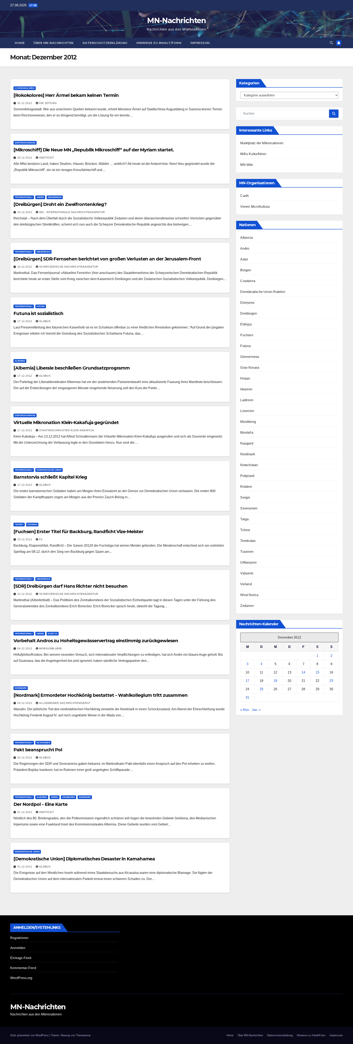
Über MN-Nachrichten (54, 43)
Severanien (43, 742)
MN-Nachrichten (176, 20)
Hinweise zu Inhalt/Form (159, 43)
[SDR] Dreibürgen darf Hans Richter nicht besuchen (70, 586)
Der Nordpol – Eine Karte (40, 804)
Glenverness (249, 356)
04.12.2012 (25, 648)
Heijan (245, 378)
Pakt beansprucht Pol (37, 750)
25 (261, 689)
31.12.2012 (25, 103)
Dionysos (247, 302)
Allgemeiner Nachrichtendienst (64, 703)
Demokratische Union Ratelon (262, 292)
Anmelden (18, 948)
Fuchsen (32, 524)
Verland (246, 584)
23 (331, 680)
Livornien (247, 411)
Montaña (246, 432)
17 (247, 680)
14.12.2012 (25, 594)
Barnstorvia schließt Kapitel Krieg (50, 477)
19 (275, 680)
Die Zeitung (48, 103)
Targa (244, 519)
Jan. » (256, 709)
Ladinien (246, 400)
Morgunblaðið (50, 648)
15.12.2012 (25, 539)
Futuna (41, 306)
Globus (45, 321)
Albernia (20, 361)
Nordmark (21, 688)
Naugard (246, 443)
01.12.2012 (25, 812)
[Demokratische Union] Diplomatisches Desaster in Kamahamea (84, 859)
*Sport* (19, 524)
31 (247, 697)
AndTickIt (46, 157)
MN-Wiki (246, 164)
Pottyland (247, 476)
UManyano (248, 562)
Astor (244, 259)
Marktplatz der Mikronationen (261, 143)
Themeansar (83, 1035)
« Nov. (244, 709)
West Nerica (249, 595)
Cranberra (68, 797)
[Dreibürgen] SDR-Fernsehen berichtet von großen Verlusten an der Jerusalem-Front (107, 259)
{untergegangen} (25, 143)
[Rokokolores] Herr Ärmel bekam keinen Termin (66, 95)
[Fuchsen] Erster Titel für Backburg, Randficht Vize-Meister (78, 531)
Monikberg (248, 421)
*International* (24, 197)
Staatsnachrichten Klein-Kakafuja (66, 430)
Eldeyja (52, 633)
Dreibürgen (54, 197)
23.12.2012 (25, 212)
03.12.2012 (25, 703)
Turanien (247, 551)
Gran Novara (249, 367)
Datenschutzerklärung (105, 43)
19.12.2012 (25, 266)
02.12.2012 (25, 757)
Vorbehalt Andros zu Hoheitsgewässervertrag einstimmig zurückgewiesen (95, 640)
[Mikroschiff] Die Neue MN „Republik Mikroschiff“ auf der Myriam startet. (93, 150)
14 (303, 672)
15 (317, 672)
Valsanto (246, 573)
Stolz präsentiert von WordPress (29, 1035)
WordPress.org (21, 978)
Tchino (245, 530)
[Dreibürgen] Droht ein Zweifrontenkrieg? (60, 204)
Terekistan (248, 541)
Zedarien (247, 605)
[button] (331, 43)
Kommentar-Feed (23, 968)
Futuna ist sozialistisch (38, 313)
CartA (244, 196)
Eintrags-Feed (20, 958)
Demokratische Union (49, 470)
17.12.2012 (25, 321)
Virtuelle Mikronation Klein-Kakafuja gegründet (65, 422)
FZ (40, 539)
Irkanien (246, 389)
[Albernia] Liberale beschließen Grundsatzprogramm (71, 368)
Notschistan (249, 465)
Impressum (200, 43)
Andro (40, 197)
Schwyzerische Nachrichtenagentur (68, 266)
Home (20, 43)
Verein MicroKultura (255, 206)
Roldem (246, 486)
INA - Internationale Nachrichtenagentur (72, 212)
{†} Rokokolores (25, 88)
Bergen (245, 270)
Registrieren (19, 938)
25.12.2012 (25, 157)
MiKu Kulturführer (253, 154)
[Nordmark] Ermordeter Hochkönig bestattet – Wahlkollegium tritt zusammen (100, 695)
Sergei (245, 497)
